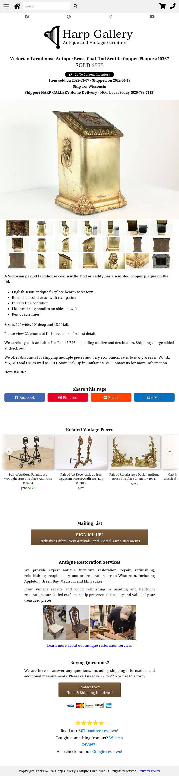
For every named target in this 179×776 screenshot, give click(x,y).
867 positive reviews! (98, 730)
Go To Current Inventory (92, 74)
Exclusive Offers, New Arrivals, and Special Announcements (89, 537)
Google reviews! (107, 751)
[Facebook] (27, 16)
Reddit (113, 397)
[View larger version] (89, 159)
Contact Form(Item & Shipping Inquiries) (90, 690)
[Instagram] (110, 16)
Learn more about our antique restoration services (89, 645)
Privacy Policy (149, 771)
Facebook (26, 397)
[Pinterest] (69, 16)
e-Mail (156, 397)
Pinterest (70, 397)
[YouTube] (152, 16)
